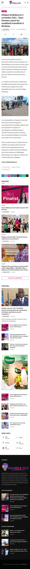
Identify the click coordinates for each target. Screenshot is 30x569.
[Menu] (3, 2)
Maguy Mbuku (6, 29)
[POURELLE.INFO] (15, 2)
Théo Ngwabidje (5, 169)
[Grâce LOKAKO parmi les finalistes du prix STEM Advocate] (15, 194)
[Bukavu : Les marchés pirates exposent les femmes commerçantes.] (5, 532)
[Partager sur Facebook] (5, 34)
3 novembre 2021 (6, 167)
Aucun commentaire (21, 29)
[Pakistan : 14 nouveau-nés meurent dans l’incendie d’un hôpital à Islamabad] (5, 346)
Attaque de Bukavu (16, 167)
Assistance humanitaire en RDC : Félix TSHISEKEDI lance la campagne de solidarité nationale (19, 336)
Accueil (3, 7)
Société (4, 11)
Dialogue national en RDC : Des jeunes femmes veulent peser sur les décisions (14, 238)
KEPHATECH (24, 564)
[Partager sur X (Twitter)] (13, 34)
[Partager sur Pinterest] (21, 34)
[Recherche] (27, 2)
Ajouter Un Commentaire (15, 278)
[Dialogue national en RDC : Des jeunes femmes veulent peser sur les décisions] (15, 224)
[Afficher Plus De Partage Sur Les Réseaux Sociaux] (27, 34)
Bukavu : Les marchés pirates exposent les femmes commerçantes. (17, 532)
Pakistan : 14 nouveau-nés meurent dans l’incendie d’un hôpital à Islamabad (19, 345)
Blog (6, 7)
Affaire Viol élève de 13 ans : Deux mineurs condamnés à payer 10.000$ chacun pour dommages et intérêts (19, 551)
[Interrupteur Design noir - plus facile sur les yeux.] (25, 2)
